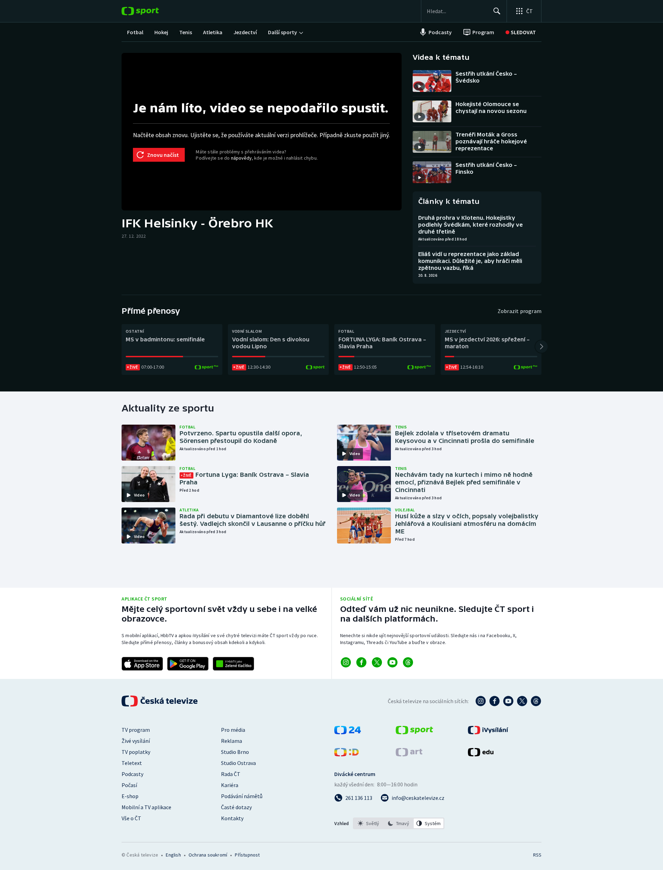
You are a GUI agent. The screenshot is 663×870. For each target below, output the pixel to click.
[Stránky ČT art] (409, 754)
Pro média (233, 729)
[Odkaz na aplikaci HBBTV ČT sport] (233, 664)
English (173, 855)
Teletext (132, 762)
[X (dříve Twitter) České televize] (522, 701)
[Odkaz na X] (377, 662)
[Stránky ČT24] (347, 732)
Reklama (231, 740)
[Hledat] (497, 11)
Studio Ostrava (238, 762)
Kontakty (232, 818)
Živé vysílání (136, 740)
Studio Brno (235, 751)
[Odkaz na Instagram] (346, 662)
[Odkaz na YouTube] (392, 662)
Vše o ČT (131, 818)
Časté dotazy (236, 807)
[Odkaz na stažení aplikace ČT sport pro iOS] (142, 664)
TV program (136, 729)
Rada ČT (230, 773)
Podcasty (132, 773)
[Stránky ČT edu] (480, 754)
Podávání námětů (241, 796)
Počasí (129, 785)
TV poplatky (136, 751)
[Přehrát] (419, 86)
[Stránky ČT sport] (414, 732)
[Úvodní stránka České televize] (160, 701)
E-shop (130, 796)
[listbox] (398, 823)
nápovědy (241, 158)
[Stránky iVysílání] (488, 732)
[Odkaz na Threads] (408, 662)
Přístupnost (247, 855)
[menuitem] (135, 32)
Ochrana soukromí (208, 855)
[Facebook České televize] (494, 701)
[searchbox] (457, 11)
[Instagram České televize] (480, 701)
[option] (368, 823)
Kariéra (229, 785)
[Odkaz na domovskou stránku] (151, 11)
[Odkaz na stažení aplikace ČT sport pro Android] (188, 664)
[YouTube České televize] (508, 701)
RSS (537, 855)
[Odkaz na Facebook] (361, 662)
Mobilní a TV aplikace (146, 807)
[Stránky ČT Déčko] (346, 754)
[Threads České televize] (535, 701)
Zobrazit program (519, 311)
